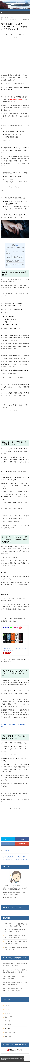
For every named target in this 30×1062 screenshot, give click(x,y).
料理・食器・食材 (10, 1032)
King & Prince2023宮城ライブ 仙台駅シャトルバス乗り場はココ (16, 930)
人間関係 (7, 1013)
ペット (7, 1009)
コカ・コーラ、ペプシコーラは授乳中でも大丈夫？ (15, 252)
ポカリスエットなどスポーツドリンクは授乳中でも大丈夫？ (15, 261)
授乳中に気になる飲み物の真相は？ (15, 248)
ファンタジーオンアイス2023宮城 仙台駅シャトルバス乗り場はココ (16, 942)
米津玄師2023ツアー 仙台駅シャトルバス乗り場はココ (16, 948)
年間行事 (7, 1028)
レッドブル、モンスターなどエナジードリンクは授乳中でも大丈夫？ (15, 256)
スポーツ (7, 1005)
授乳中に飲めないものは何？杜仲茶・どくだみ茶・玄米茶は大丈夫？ (8, 858)
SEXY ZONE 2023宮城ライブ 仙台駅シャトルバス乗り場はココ (16, 936)
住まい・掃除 (8, 1017)
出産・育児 (7, 850)
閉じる (16, 245)
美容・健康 (8, 1036)
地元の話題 (8, 1024)
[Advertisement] (15, 55)
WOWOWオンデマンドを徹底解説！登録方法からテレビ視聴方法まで (16, 925)
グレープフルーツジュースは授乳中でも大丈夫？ (15, 265)
